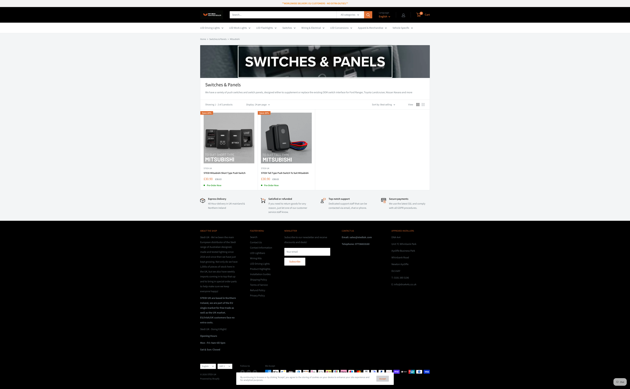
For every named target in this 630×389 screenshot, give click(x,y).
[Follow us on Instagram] (248, 372)
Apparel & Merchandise (370, 28)
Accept (382, 378)
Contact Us (256, 242)
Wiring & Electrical (311, 28)
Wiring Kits (256, 258)
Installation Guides (260, 274)
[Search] (368, 14)
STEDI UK (208, 168)
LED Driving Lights (210, 28)
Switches (287, 28)
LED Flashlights (264, 28)
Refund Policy (257, 290)
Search (253, 237)
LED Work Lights (238, 28)
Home (203, 39)
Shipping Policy (258, 279)
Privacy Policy (257, 295)
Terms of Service (259, 285)
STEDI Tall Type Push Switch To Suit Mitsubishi (285, 172)
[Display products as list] (423, 104)
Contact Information (261, 247)
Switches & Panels (218, 39)
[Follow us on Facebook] (242, 372)
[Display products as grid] (417, 104)
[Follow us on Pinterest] (255, 372)
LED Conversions (339, 28)
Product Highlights (260, 269)
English (205, 366)
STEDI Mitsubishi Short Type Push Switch (224, 172)
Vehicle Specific (401, 28)
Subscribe (294, 261)
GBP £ (222, 366)
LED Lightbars (257, 253)
